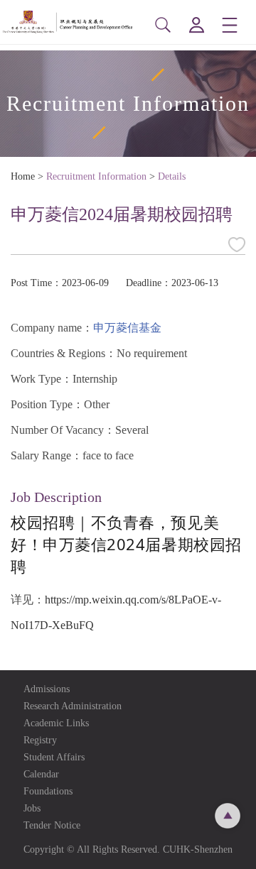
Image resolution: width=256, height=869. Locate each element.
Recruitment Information (96, 176)
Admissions (46, 689)
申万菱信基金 (127, 328)
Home (23, 176)
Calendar (41, 774)
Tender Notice (51, 825)
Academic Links (56, 723)
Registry (40, 740)
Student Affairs (54, 757)
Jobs (32, 808)
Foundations (48, 791)
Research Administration (72, 706)
